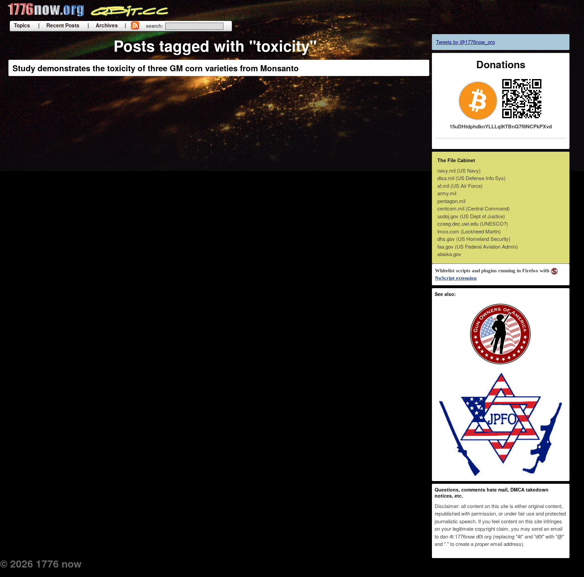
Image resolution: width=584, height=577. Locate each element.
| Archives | (107, 25)
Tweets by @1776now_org (465, 41)
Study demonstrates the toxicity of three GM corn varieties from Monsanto (156, 68)
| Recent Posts (58, 25)
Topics (22, 25)
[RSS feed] (135, 26)
